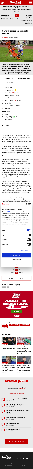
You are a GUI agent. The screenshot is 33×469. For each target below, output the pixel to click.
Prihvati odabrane (16, 259)
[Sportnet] (15, 2)
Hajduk (20, 273)
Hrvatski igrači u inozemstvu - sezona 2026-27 (18, 411)
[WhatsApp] (5, 287)
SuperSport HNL (14, 324)
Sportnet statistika (16, 278)
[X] (8, 287)
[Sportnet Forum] (16, 381)
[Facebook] (3, 287)
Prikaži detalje (24, 250)
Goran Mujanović (9, 90)
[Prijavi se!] (2, 2)
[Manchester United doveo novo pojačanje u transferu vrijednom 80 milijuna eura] (9, 341)
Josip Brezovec (9, 85)
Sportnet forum (16, 441)
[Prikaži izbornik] (30, 3)
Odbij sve (16, 264)
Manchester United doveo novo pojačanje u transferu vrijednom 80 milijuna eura (8, 348)
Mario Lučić (8, 108)
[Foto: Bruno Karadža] (16, 51)
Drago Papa (8, 93)
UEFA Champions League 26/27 (16, 418)
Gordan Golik (8, 88)
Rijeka (20, 270)
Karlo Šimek (8, 98)
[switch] (29, 235)
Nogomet (5, 324)
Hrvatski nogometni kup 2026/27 (16, 399)
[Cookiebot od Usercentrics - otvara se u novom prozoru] (24, 204)
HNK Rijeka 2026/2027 (13, 423)
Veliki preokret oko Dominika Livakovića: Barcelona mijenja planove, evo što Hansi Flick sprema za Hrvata (24, 350)
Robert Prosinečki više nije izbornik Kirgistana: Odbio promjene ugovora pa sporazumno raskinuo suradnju (8, 369)
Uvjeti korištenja (9, 463)
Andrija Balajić (9, 117)
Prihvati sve (16, 255)
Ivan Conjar (8, 114)
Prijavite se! (22, 388)
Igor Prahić (8, 103)
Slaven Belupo (28, 17)
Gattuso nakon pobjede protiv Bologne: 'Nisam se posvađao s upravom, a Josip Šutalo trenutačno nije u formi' (23, 369)
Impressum (24, 465)
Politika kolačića (8, 465)
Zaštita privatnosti (24, 463)
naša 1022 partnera (9, 211)
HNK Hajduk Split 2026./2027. (15, 405)
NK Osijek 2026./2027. (13, 429)
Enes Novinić (8, 119)
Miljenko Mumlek (9, 95)
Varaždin (5, 16)
